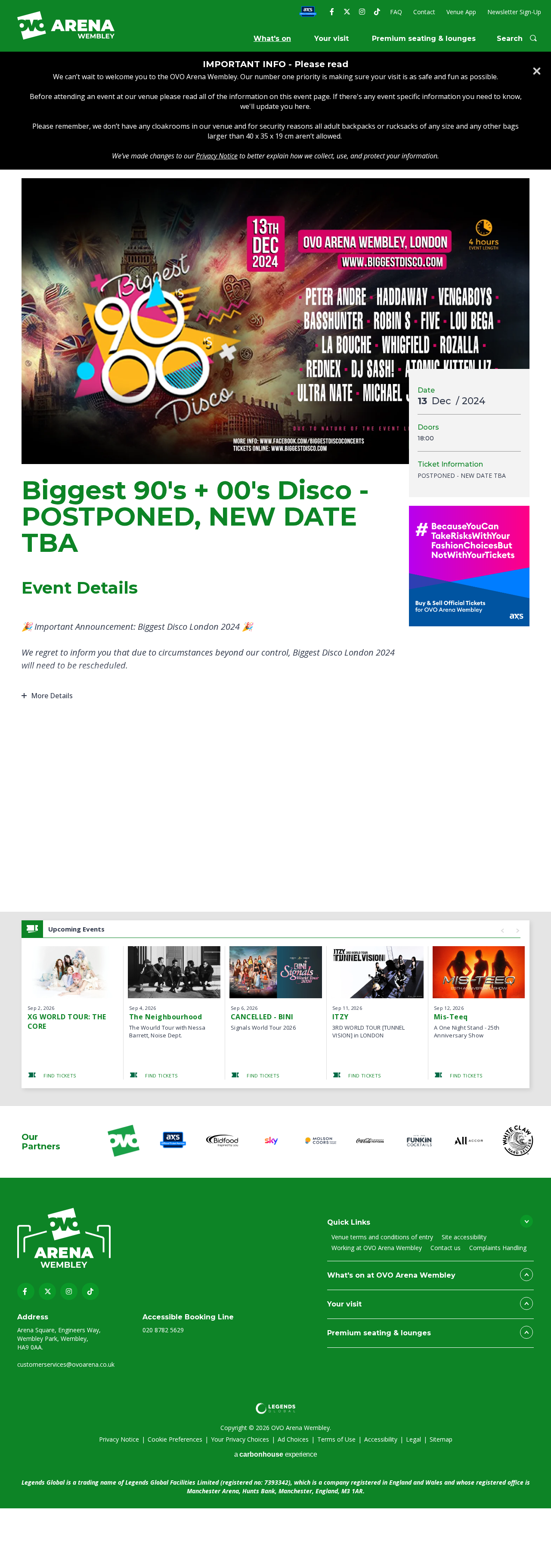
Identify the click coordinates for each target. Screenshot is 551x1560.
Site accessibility (464, 1237)
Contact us (445, 1248)
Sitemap (441, 1439)
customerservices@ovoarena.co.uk (66, 1364)
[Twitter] (346, 11)
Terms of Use (336, 1439)
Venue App (461, 12)
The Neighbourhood (165, 1016)
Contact (424, 12)
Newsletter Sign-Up (514, 12)
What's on (272, 38)
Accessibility (380, 1439)
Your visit (331, 38)
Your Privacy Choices (240, 1439)
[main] (275, 578)
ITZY (340, 1016)
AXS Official (308, 12)
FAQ (396, 12)
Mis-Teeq (451, 1016)
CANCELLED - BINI (262, 1016)
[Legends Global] (275, 1408)
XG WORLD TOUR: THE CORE (67, 1021)
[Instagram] (361, 11)
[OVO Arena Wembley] (66, 25)
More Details (52, 695)
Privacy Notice (119, 1439)
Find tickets (59, 1075)
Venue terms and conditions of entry (382, 1237)
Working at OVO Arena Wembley (376, 1248)
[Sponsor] (123, 1142)
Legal (413, 1439)
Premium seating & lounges (424, 38)
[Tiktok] (376, 11)
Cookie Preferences (175, 1439)
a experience (275, 1454)
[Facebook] (331, 11)
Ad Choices (293, 1439)
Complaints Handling (497, 1248)
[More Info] (72, 972)
